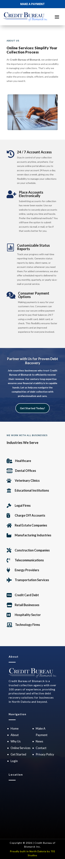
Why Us (16, 741)
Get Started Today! (32, 408)
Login (14, 761)
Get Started (18, 754)
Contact (41, 748)
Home (15, 728)
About (15, 735)
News (39, 741)
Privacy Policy (45, 754)
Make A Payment (32, 4)
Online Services (21, 748)
